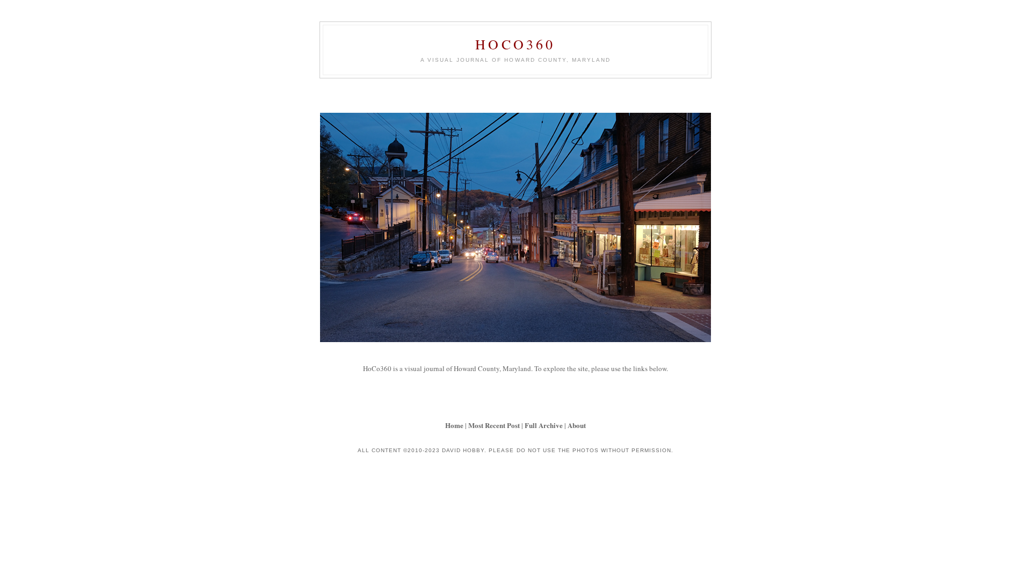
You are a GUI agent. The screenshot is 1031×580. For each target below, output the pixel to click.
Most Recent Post (494, 425)
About (577, 425)
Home (454, 425)
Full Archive (544, 425)
